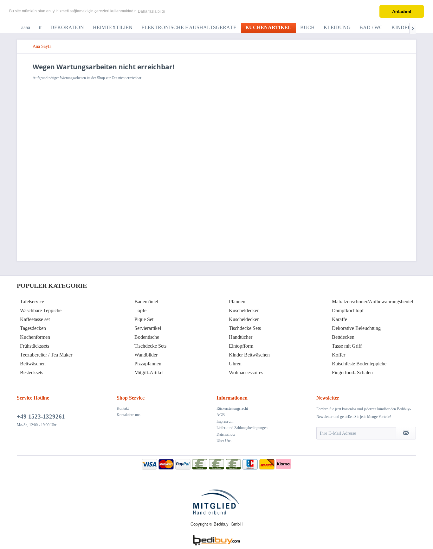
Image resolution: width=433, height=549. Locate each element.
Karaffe (339, 319)
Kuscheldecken (244, 310)
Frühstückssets (34, 346)
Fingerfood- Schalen (352, 372)
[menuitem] (26, 27)
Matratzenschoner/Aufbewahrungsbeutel (372, 301)
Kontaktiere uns (128, 415)
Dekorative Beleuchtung (356, 328)
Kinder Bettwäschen (249, 354)
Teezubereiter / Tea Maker (46, 354)
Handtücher (240, 337)
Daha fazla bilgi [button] (151, 11)
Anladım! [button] (401, 11)
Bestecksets (31, 372)
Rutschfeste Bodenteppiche (359, 363)
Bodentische (146, 337)
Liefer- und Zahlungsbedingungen (242, 428)
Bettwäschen (33, 363)
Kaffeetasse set (35, 319)
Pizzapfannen (147, 363)
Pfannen (237, 301)
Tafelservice (32, 301)
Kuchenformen (35, 337)
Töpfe (140, 310)
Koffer (338, 354)
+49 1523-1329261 (41, 416)
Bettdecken (343, 337)
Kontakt (123, 408)
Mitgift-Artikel (149, 372)
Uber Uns (224, 441)
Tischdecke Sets (150, 346)
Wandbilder (146, 354)
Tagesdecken (33, 328)
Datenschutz (226, 434)
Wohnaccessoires (246, 372)
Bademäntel (146, 301)
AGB (221, 415)
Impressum (225, 421)
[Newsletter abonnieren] (406, 433)
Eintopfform (241, 346)
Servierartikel (147, 328)
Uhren (235, 363)
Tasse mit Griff (347, 346)
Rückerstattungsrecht (232, 408)
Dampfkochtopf (348, 310)
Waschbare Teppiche (40, 310)
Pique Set (143, 319)
